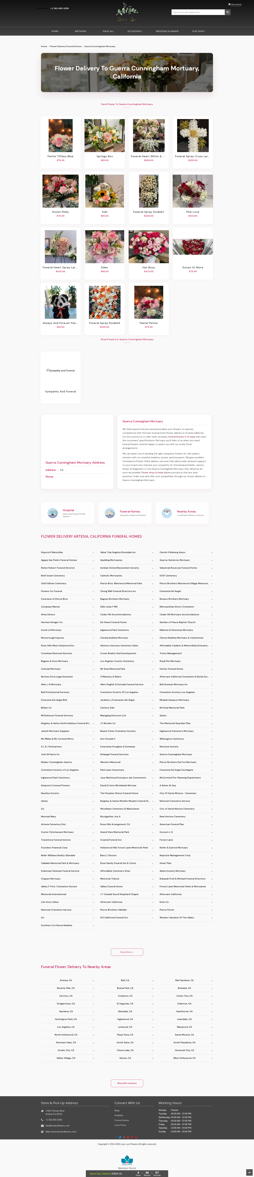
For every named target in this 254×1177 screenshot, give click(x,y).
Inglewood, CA (125, 1019)
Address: (51, 470)
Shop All (108, 31)
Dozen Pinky (60, 212)
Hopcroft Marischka (52, 552)
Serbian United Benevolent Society (119, 567)
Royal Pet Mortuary (170, 661)
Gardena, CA (66, 1011)
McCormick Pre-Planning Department (180, 777)
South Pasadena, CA (184, 1042)
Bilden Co (46, 707)
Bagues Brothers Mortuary (114, 599)
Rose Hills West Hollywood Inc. (58, 645)
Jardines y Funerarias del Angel (117, 700)
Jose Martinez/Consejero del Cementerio (123, 777)
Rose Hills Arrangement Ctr (115, 824)
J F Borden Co (108, 723)
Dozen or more (193, 267)
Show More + (126, 952)
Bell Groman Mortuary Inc (174, 684)
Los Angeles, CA (66, 1027)
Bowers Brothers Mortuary (174, 599)
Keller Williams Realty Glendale (58, 855)
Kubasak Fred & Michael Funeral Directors (182, 878)
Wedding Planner (167, 31)
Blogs (117, 1110)
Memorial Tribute (109, 878)
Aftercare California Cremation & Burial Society (186, 676)
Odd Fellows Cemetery (53, 583)
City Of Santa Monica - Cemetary (178, 793)
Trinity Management (171, 653)
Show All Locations (127, 1083)
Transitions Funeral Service (56, 839)
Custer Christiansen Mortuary (57, 832)
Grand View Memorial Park (114, 832)
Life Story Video (50, 902)
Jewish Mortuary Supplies (55, 731)
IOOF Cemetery (168, 575)
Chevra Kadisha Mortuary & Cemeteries (181, 637)
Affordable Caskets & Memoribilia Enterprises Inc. (186, 645)
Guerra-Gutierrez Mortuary (175, 560)
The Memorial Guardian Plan (175, 723)
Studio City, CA (66, 1050)
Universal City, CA (184, 1050)
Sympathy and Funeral (60, 391)
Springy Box (105, 156)
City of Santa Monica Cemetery (177, 808)
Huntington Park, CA (66, 1019)
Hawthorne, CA (184, 1011)
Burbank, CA (184, 988)
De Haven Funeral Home (113, 622)
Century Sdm (107, 707)
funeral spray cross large (193, 156)
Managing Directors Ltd (113, 715)
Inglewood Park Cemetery (114, 630)
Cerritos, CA (65, 995)
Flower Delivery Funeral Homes (66, 46)
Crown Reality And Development (118, 653)
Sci (42, 808)
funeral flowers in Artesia (181, 436)
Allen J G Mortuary (51, 684)
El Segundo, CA (125, 1003)
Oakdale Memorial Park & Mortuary (60, 863)
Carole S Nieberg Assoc (173, 552)
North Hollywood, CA (66, 1034)
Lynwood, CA (125, 1027)
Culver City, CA (184, 995)
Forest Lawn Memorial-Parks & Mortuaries (183, 886)
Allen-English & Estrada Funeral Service (121, 684)
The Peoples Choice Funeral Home (119, 793)
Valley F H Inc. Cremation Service (59, 886)
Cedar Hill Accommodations (115, 614)
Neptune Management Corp (175, 855)
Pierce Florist (167, 909)
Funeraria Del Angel (170, 591)
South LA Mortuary (51, 630)
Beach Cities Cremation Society (118, 731)
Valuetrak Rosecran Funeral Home (178, 567)
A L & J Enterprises (51, 746)
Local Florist (120, 1125)
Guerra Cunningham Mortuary (176, 754)
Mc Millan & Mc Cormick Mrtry (57, 738)
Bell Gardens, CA (184, 980)
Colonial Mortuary (51, 668)
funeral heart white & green (149, 156)
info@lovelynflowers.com (58, 1125)
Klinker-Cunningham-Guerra (56, 762)
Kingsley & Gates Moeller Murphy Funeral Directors (127, 801)
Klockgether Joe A (110, 816)
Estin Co (164, 902)
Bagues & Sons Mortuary (54, 661)
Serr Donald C (107, 738)
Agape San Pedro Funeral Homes (59, 560)
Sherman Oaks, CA (66, 1042)
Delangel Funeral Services (114, 754)
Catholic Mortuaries (111, 575)
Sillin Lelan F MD (109, 606)
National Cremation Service (175, 801)
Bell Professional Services (55, 692)
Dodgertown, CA (66, 1003)
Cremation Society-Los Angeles (177, 692)
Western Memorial (110, 762)
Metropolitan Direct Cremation (177, 606)
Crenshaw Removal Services (56, 653)
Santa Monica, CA (184, 1034)
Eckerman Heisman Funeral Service (60, 871)
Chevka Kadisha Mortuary (114, 637)
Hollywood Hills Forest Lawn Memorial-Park (124, 847)
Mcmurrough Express (52, 637)
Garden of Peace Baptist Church (177, 622)
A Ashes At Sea (168, 785)
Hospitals (119, 1115)
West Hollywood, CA (184, 1058)
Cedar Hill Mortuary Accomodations (179, 614)
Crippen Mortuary (51, 878)
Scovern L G (166, 832)
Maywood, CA (184, 1027)
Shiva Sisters (48, 614)
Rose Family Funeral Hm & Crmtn (118, 863)
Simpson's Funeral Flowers (55, 785)
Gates (163, 715)
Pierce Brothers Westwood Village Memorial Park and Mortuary (186, 583)
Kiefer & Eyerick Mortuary (174, 847)
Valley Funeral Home (111, 886)
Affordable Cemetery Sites (115, 871)
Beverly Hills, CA (66, 988)
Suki (104, 212)
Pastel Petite (149, 323)
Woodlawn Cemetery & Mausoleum (119, 808)
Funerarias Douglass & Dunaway (117, 746)
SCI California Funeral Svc (114, 917)
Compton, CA (125, 995)
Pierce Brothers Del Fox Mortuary (178, 762)
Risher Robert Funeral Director (58, 567)
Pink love (192, 212)
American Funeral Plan (172, 824)
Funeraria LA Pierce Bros (54, 599)
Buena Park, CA (125, 988)
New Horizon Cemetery (173, 816)
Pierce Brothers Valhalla (113, 909)
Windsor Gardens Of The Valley (177, 917)
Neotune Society (169, 746)
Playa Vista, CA (125, 1034)
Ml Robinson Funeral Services (57, 715)
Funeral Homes (122, 1120)
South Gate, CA (125, 1042)
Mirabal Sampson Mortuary (174, 700)
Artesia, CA (66, 980)
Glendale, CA (125, 1011)
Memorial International (53, 894)
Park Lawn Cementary (112, 769)
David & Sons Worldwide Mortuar (118, 785)
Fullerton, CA (184, 1003)
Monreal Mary (48, 816)
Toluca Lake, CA (125, 1050)
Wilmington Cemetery (172, 738)
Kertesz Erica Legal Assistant (57, 676)
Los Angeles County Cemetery (117, 661)
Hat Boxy (149, 267)
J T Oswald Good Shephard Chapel (119, 894)
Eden (104, 267)
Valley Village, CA (66, 1058)
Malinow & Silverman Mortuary (176, 630)
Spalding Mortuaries (111, 560)
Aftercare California (171, 894)
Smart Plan (165, 863)
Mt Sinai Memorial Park (112, 668)
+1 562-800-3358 (59, 8)
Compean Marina (50, 606)
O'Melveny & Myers (110, 676)
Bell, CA (125, 980)
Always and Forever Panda (60, 323)
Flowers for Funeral (51, 591)
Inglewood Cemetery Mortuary (177, 731)
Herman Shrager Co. (52, 622)
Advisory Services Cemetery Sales (119, 645)
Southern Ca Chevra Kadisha (56, 925)
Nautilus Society (50, 793)
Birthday (80, 31)
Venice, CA (125, 1058)
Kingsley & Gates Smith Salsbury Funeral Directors (67, 723)
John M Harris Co (50, 754)
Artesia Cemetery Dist (53, 824)
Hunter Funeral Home (171, 668)
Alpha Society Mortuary (173, 871)
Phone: (50, 476)
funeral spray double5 (104, 323)
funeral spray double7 (148, 212)
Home (55, 31)
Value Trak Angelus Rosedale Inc (118, 552)
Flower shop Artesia (152, 472)
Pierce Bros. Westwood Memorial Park (121, 583)
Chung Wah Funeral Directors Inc (118, 591)
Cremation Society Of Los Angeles (119, 692)
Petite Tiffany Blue (60, 156)
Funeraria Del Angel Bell (54, 700)
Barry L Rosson (108, 855)
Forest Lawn (166, 839)
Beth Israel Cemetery (53, 575)
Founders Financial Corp (54, 847)
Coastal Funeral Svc (111, 839)
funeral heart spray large (60, 267)
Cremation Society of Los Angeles (60, 769)
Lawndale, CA (184, 1019)
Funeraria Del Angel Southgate (176, 769)
